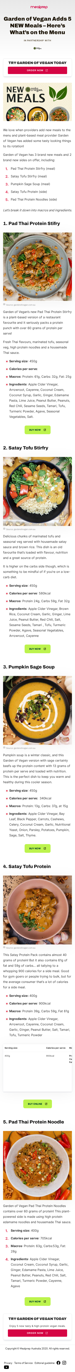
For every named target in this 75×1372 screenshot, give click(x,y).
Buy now (35, 429)
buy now (35, 648)
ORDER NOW (35, 70)
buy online (35, 1103)
